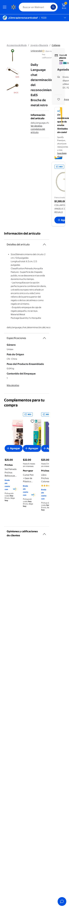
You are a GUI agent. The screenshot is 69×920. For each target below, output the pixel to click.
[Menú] (5, 7)
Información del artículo (22, 233)
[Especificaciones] (44, 338)
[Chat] (62, 901)
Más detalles (13, 385)
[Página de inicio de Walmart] (13, 7)
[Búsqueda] (53, 7)
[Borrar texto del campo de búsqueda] (49, 7)
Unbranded (36, 50)
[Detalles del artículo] (44, 244)
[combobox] (38, 7)
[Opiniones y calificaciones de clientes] (44, 532)
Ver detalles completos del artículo (38, 129)
